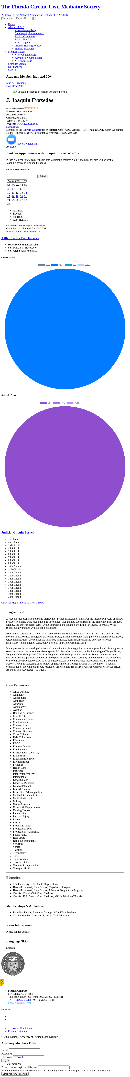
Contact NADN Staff (19, 1002)
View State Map (23, 60)
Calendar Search (17, 63)
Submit (43, 176)
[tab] (65, 238)
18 (13, 196)
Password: (6, 1053)
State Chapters (22, 42)
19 (17, 196)
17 (8, 196)
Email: (4, 1050)
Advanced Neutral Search (28, 57)
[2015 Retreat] (34, 108)
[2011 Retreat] (28, 108)
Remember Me (13, 1063)
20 (21, 196)
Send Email (12, 126)
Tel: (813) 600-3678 (19, 999)
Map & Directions (16, 82)
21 (25, 196)
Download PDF (14, 86)
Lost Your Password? (12, 1057)
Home (11, 24)
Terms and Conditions (20, 1028)
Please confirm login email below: (19, 1067)
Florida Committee (25, 36)
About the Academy (25, 30)
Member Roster (16, 51)
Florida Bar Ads (23, 39)
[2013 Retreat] (31, 108)
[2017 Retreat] (37, 108)
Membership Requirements (29, 33)
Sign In (12, 69)
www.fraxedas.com (27, 123)
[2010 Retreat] (25, 108)
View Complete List (25, 54)
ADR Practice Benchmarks (20, 238)
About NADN (16, 27)
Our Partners (15, 66)
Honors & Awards (24, 48)
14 (25, 192)
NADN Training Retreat (28, 45)
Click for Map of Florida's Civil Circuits (22, 602)
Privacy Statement (17, 1031)
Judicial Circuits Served (17, 532)
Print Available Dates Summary (23, 231)
